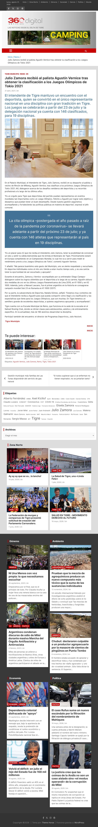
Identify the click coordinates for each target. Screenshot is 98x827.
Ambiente (44, 2)
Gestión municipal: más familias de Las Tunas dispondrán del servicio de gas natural (25, 378)
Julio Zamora (31, 362)
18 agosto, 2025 (15, 778)
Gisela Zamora (65, 405)
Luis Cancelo (77, 411)
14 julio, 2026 (14, 479)
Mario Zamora (19, 414)
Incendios (13, 411)
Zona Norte (33, 2)
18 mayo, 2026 (57, 521)
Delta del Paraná (9, 406)
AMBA (28, 399)
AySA (49, 399)
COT (42, 402)
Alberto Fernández (14, 398)
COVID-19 (49, 402)
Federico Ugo (36, 406)
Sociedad (63, 2)
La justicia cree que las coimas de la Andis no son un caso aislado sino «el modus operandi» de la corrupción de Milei (70, 778)
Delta (90, 402)
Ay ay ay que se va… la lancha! (25, 476)
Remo (22, 74)
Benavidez (56, 399)
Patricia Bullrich (64, 414)
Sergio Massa (19, 418)
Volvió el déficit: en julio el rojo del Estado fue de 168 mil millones (27, 772)
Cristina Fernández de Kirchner (65, 402)
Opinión (22, 704)
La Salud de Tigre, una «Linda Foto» (68, 477)
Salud (81, 414)
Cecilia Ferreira (81, 399)
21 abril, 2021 (10, 91)
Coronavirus (33, 402)
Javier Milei (22, 410)
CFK (88, 399)
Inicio (25, 2)
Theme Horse (48, 822)
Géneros (54, 2)
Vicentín (50, 419)
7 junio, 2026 (14, 527)
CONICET (22, 402)
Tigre (44, 362)
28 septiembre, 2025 (17, 583)
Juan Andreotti (44, 410)
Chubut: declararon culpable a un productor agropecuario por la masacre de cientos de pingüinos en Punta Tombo (70, 646)
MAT (38, 414)
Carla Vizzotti (70, 399)
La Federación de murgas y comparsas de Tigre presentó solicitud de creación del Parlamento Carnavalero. (25, 519)
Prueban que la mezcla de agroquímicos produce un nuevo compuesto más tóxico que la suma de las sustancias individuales (68, 579)
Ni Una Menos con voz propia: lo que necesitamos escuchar (26, 576)
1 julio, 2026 (56, 482)
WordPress (79, 822)
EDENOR (28, 406)
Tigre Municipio (12, 74)
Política (80, 2)
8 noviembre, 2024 (59, 654)
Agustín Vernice (19, 362)
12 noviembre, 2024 (59, 589)
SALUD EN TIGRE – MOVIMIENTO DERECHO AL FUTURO (69, 516)
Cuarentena (82, 402)
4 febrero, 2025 (15, 648)
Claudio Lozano (11, 402)
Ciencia (72, 2)
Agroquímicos (58, 567)
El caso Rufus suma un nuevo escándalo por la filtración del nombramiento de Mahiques (70, 715)
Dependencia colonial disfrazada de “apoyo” (23, 712)
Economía (15, 678)
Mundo (88, 2)
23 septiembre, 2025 (17, 717)
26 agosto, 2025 (58, 788)
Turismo (43, 419)
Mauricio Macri (46, 414)
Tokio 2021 (51, 362)
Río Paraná (74, 414)
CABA (63, 399)
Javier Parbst (33, 411)
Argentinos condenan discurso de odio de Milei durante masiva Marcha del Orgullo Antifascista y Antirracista (26, 638)
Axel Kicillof (39, 398)
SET (29, 419)
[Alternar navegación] (11, 50)
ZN (27, 74)
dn (18, 91)
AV (10, 470)
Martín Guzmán (31, 414)
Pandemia (55, 414)
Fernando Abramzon (48, 406)
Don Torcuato (19, 406)
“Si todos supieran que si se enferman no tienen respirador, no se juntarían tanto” (71, 377)
